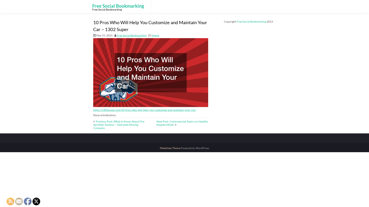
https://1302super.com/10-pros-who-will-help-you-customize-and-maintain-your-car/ (144, 110)
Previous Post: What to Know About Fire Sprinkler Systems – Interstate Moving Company (118, 125)
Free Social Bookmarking (131, 35)
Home (155, 35)
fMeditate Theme (170, 148)
